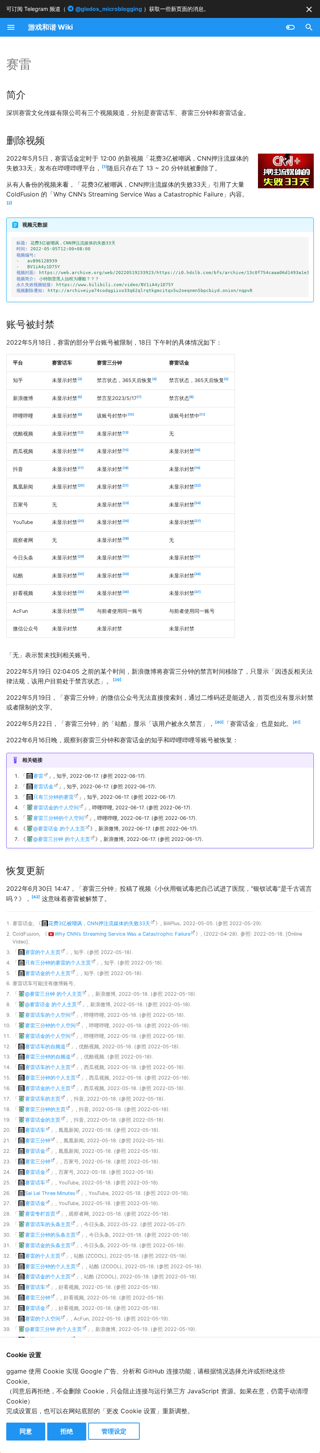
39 (117, 679)
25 (81, 521)
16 (197, 450)
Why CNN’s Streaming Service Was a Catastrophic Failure (122, 934)
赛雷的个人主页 (42, 952)
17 (80, 468)
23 (126, 503)
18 (125, 468)
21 (125, 485)
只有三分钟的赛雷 (53, 797)
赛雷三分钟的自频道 (48, 1057)
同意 (26, 1431)
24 (197, 503)
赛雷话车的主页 (42, 1099)
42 (35, 896)
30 (126, 556)
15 (125, 450)
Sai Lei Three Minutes (50, 1193)
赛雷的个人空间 (42, 1319)
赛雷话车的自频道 (45, 1046)
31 (197, 556)
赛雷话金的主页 (42, 1120)
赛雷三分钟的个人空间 (58, 818)
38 (81, 609)
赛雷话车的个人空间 (48, 1015)
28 (126, 538)
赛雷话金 (43, 786)
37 (197, 592)
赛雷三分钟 (37, 1140)
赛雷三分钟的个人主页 (50, 1078)
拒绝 (66, 1431)
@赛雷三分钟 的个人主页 (61, 839)
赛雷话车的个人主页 (48, 1067)
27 (197, 521)
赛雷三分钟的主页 (45, 1109)
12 (80, 432)
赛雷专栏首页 (40, 1214)
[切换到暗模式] (290, 27)
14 (80, 450)
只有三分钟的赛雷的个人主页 (58, 963)
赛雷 (38, 776)
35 (81, 592)
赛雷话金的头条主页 (48, 1245)
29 (81, 556)
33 (126, 574)
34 (197, 574)
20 (81, 485)
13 (125, 432)
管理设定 (113, 1431)
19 (197, 468)
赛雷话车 (35, 1130)
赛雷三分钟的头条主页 (50, 1235)
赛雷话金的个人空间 (56, 808)
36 (126, 592)
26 (126, 521)
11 (202, 414)
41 (296, 722)
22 (197, 485)
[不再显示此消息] (309, 9)
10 (131, 414)
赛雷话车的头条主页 (48, 1224)
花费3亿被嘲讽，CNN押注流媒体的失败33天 (99, 923)
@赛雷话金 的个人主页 (59, 829)
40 (219, 722)
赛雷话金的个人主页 (48, 973)
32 (81, 574)
